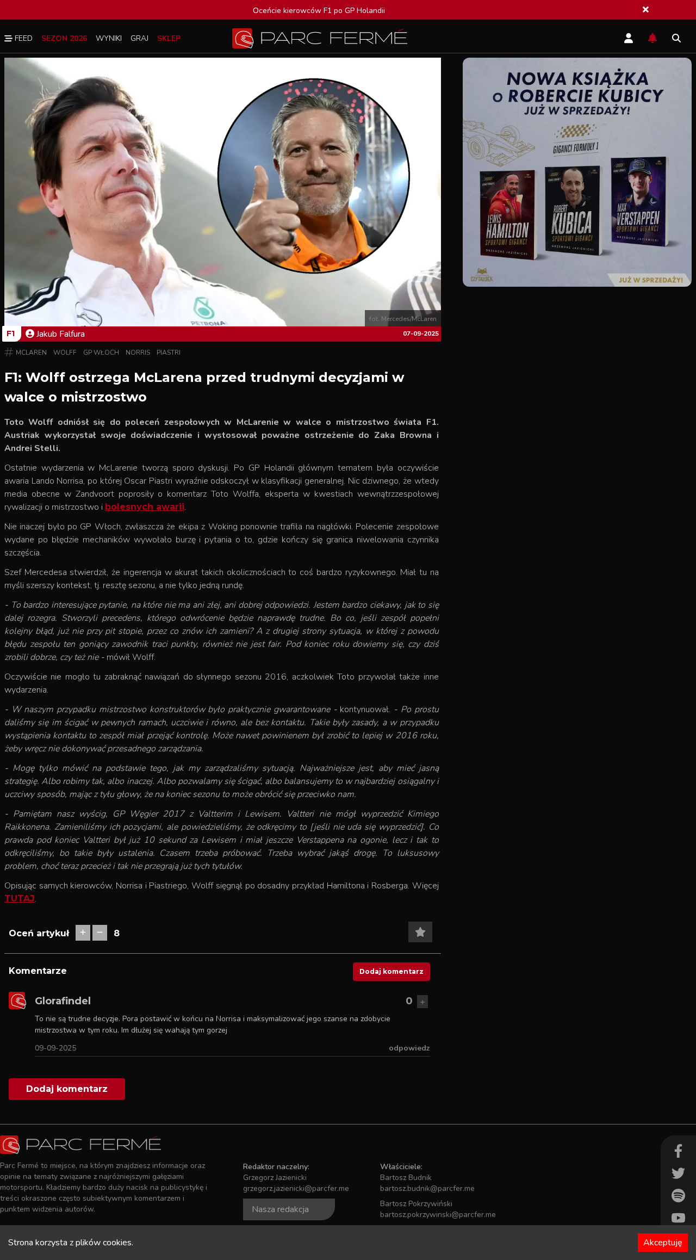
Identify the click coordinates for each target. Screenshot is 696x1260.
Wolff (65, 352)
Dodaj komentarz (391, 971)
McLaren (31, 352)
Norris (138, 352)
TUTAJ (19, 898)
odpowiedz (409, 1048)
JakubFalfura (60, 334)
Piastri (169, 352)
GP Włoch (101, 352)
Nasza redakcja (280, 1209)
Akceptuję (662, 1243)
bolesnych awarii (144, 507)
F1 (11, 333)
